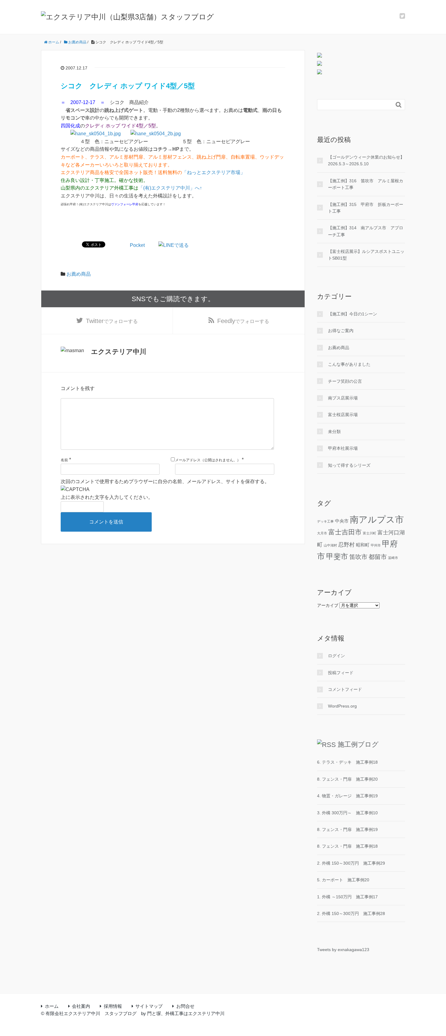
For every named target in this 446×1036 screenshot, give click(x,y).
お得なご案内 (340, 330)
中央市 (342, 520)
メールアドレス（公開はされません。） (208, 460)
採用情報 (113, 1006)
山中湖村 (330, 545)
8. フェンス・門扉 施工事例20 (347, 779)
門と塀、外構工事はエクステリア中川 (186, 1013)
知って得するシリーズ (349, 465)
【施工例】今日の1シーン (352, 313)
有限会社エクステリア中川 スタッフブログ (91, 1013)
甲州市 (376, 545)
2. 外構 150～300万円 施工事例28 (351, 913)
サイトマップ (149, 1006)
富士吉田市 (345, 532)
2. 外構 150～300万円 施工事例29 (351, 863)
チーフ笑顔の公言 (345, 381)
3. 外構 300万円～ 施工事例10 (347, 812)
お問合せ (185, 1006)
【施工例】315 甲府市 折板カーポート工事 (365, 208)
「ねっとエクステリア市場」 (213, 172)
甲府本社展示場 (343, 448)
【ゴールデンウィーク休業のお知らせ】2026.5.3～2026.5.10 (366, 160)
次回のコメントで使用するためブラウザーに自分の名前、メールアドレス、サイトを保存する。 (165, 481)
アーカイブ (327, 605)
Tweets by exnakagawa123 (343, 949)
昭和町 (363, 544)
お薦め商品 (78, 274)
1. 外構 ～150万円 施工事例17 (347, 896)
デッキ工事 (325, 521)
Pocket (137, 245)
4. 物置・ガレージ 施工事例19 (347, 795)
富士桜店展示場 (343, 414)
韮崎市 (393, 558)
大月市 (322, 533)
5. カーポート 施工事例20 (343, 879)
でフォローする (112, 321)
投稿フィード (340, 672)
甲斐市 (337, 556)
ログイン (336, 655)
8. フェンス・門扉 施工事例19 (347, 829)
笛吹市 (358, 556)
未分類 (334, 431)
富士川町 (369, 533)
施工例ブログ (358, 744)
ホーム (52, 1006)
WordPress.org (342, 706)
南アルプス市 (377, 519)
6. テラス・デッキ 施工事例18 (347, 762)
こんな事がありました (349, 364)
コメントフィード (345, 689)
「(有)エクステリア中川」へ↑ (170, 187)
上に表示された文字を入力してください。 (107, 497)
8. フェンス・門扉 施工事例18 (347, 846)
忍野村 (346, 545)
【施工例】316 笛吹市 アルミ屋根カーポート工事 (365, 184)
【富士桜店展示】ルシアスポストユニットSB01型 (366, 255)
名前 (64, 460)
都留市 (378, 556)
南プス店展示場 (343, 397)
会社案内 (81, 1006)
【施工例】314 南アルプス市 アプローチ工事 (365, 231)
